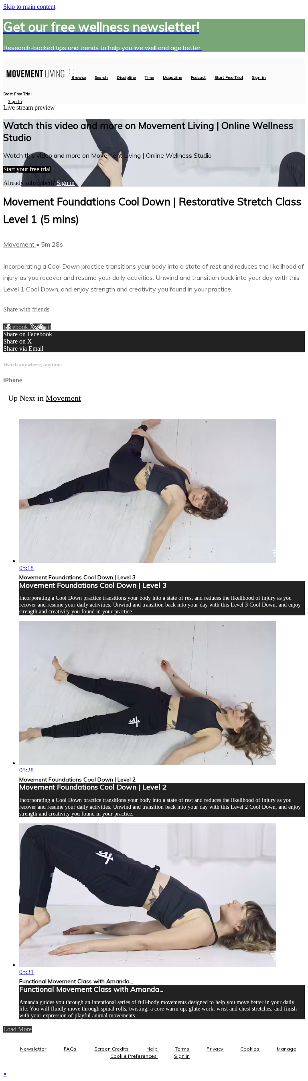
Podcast (198, 78)
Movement (19, 244)
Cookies (250, 1049)
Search (101, 78)
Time (149, 78)
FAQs (70, 1049)
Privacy (215, 1049)
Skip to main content (29, 6)
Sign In (15, 101)
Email (43, 326)
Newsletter (33, 1049)
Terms (182, 1049)
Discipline (126, 78)
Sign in (259, 78)
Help (152, 1049)
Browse (78, 78)
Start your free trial (27, 169)
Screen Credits (111, 1049)
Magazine (172, 78)
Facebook (16, 326)
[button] (71, 71)
